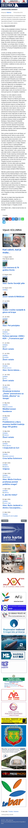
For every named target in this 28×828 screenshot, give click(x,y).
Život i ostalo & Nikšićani (13, 296)
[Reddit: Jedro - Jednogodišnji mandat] (19, 219)
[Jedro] (9, 5)
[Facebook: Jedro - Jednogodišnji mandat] (3, 219)
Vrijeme (6, 469)
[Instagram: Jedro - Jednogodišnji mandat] (16, 219)
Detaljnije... (5, 260)
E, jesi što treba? (10, 495)
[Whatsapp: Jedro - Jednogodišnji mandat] (22, 219)
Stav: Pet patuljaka (11, 325)
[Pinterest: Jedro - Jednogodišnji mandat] (10, 219)
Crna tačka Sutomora (12, 458)
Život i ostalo (8, 349)
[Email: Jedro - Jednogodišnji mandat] (13, 219)
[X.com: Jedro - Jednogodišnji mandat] (7, 219)
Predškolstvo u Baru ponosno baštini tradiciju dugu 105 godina (13, 424)
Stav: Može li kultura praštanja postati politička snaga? (12, 481)
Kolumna (9, 12)
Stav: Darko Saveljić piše (14, 283)
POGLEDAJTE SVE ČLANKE (10, 516)
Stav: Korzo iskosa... (12, 370)
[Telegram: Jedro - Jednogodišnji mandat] (4, 222)
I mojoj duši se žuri (11, 448)
